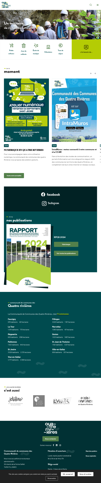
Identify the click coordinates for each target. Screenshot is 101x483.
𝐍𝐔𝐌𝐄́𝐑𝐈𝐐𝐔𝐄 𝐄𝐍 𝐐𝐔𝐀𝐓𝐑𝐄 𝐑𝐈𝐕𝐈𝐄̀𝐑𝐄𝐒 (23, 150)
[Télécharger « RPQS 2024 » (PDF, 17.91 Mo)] (28, 255)
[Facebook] (50, 194)
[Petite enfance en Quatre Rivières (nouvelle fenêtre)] (85, 401)
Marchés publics (91, 451)
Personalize (52, 478)
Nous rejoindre (91, 456)
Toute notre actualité (14, 175)
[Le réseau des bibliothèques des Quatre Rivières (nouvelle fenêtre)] (15, 401)
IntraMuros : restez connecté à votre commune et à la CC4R (74, 150)
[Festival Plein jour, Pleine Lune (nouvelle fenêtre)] (39, 401)
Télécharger (66, 244)
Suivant (95, 73)
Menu (97, 5)
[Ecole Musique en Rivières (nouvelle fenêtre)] (62, 401)
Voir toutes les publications (66, 253)
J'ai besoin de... (86, 52)
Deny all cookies (85, 474)
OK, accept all (68, 474)
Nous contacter (50, 439)
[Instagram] (50, 203)
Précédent (91, 73)
